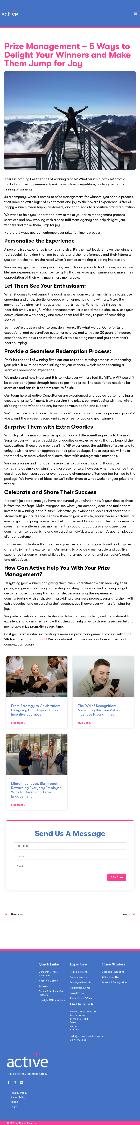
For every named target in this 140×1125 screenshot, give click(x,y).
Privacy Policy (18, 1092)
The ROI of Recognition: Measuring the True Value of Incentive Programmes (100, 710)
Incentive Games (48, 980)
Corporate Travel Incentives (48, 973)
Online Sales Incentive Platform (51, 993)
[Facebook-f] (8, 1082)
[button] (135, 13)
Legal (13, 1106)
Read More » (18, 723)
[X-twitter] (15, 1082)
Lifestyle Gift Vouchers (52, 1000)
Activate (43, 986)
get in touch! (37, 639)
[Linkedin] (21, 1082)
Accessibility (17, 1097)
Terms (14, 1101)
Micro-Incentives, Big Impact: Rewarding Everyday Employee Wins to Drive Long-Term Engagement (36, 790)
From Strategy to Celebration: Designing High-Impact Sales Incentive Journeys (35, 710)
